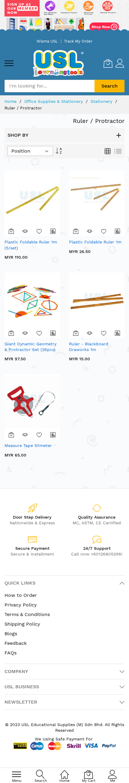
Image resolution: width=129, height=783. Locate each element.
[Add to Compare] (53, 231)
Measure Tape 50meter (28, 445)
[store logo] (58, 63)
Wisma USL (47, 41)
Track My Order (78, 41)
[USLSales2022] (64, 18)
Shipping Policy (22, 624)
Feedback (15, 643)
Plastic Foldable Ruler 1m (95, 242)
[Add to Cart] (11, 231)
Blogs (10, 633)
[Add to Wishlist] (39, 231)
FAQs (10, 653)
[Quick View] (25, 231)
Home (11, 101)
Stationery (102, 101)
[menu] (9, 63)
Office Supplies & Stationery (54, 101)
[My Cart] (108, 63)
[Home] (64, 771)
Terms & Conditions (27, 614)
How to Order (20, 595)
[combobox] (49, 86)
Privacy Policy (20, 605)
